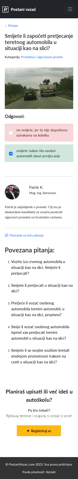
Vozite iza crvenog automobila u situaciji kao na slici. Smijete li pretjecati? (38, 267)
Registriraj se (40, 430)
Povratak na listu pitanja (27, 235)
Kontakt (51, 472)
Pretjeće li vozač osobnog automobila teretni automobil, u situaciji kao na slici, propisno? (37, 308)
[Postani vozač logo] (19, 9)
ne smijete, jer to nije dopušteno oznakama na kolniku (41, 132)
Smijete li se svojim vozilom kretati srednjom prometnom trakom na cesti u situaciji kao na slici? (40, 356)
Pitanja (12, 25)
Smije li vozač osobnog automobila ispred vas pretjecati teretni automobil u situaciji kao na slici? (40, 332)
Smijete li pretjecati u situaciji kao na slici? (42, 288)
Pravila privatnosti (33, 472)
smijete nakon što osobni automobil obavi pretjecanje (38, 153)
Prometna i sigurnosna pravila (42, 56)
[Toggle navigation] (70, 9)
